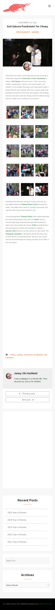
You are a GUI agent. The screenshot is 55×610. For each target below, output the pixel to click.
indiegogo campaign (13, 234)
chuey (12, 355)
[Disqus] (27, 449)
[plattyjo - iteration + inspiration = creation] (21, 7)
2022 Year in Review (16, 534)
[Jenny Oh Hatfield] (27, 66)
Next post (26, 400)
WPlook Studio (45, 604)
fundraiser (38, 355)
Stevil (37, 220)
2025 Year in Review (16, 512)
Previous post (28, 394)
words (35, 32)
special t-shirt (11, 231)
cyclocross (28, 355)
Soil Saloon (16, 81)
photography (23, 32)
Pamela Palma (26, 217)
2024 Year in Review (16, 520)
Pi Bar (34, 225)
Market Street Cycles (30, 204)
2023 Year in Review (16, 527)
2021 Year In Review (17, 542)
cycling (19, 355)
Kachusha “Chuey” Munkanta (34, 78)
